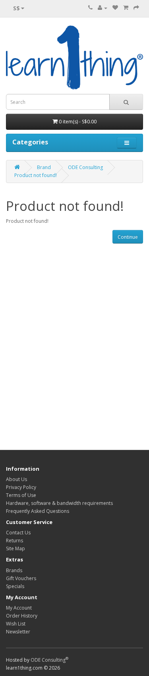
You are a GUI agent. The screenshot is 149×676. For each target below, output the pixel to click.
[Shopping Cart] (125, 7)
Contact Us (18, 532)
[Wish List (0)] (115, 7)
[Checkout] (136, 7)
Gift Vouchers (21, 578)
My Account (19, 607)
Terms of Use (21, 495)
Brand (44, 167)
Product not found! (35, 175)
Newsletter (18, 631)
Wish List (15, 623)
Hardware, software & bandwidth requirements (59, 503)
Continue (128, 237)
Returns (14, 540)
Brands (14, 570)
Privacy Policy (21, 487)
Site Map (15, 548)
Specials (15, 586)
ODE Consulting (85, 167)
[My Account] (102, 7)
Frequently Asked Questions (37, 511)
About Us (16, 479)
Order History (21, 615)
